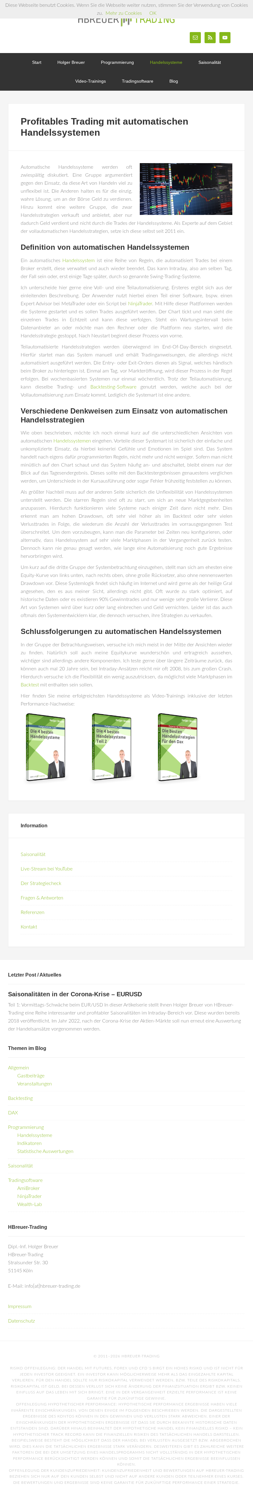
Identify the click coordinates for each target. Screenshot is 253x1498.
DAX (13, 1112)
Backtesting (20, 1098)
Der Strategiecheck (41, 883)
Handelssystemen (72, 440)
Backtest (30, 684)
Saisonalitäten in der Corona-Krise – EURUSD (75, 994)
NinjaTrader (140, 303)
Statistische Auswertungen (45, 1151)
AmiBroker (28, 1188)
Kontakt (29, 926)
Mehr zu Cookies (124, 13)
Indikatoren (29, 1143)
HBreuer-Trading (126, 18)
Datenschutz (21, 1321)
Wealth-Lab (29, 1204)
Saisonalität (33, 854)
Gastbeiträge (30, 1075)
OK (152, 13)
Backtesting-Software (113, 387)
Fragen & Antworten (42, 897)
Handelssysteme (34, 1135)
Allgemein (18, 1067)
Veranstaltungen (34, 1083)
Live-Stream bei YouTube (47, 868)
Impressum (19, 1306)
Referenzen (32, 912)
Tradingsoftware (25, 1180)
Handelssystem (78, 260)
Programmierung (26, 1127)
